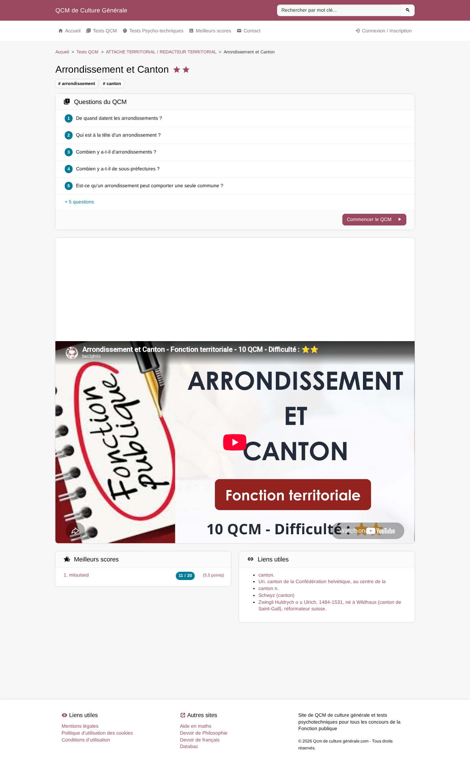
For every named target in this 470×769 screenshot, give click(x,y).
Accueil (69, 30)
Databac (189, 746)
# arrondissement (76, 83)
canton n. (268, 588)
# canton (112, 83)
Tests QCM (101, 30)
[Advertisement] (235, 289)
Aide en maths (195, 726)
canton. (266, 575)
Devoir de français (200, 739)
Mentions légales (80, 726)
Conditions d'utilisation (86, 739)
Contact (248, 30)
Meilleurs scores (210, 30)
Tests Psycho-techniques (152, 30)
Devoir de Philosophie (203, 733)
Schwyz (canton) (276, 595)
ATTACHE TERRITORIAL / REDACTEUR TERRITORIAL (161, 52)
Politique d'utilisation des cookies (97, 733)
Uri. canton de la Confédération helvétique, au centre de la (322, 581)
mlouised (79, 575)
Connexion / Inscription (383, 30)
